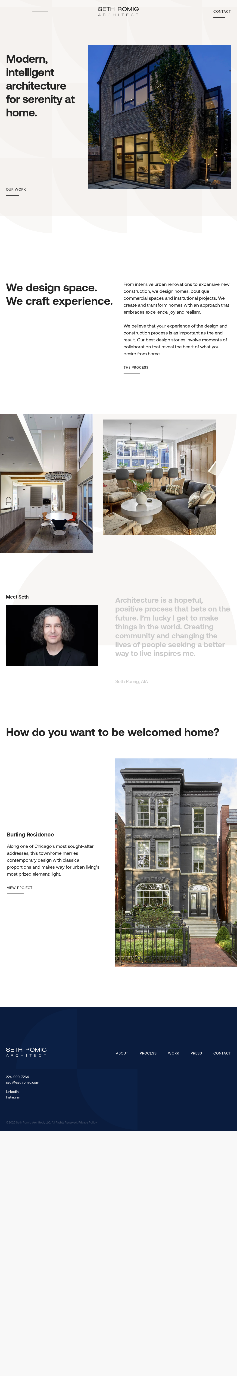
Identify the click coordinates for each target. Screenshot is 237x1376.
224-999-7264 (17, 1078)
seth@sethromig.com (22, 1084)
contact (222, 1054)
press (196, 1054)
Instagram (13, 1098)
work (173, 1054)
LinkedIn (12, 1093)
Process (148, 1054)
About (122, 1054)
